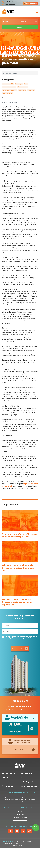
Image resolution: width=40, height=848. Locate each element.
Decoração (18, 84)
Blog (22, 777)
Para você (31, 90)
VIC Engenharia (7, 93)
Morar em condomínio (9, 90)
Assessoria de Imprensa (20, 820)
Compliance (20, 814)
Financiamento (22, 87)
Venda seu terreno (8, 782)
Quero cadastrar (18, 649)
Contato (5, 777)
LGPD (20, 811)
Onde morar (22, 90)
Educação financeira (9, 87)
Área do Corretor (8, 786)
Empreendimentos (8, 773)
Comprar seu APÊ (8, 84)
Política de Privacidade (20, 817)
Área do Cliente (31, 3)
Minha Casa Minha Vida (29, 786)
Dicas (26, 84)
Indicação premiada (28, 782)
